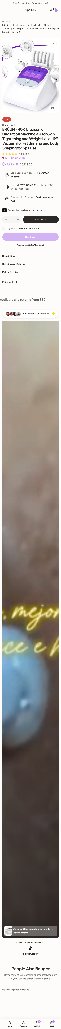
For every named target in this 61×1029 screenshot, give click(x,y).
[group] (30, 75)
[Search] (50, 10)
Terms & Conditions (29, 228)
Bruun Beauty (9, 125)
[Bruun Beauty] (30, 11)
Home (5, 21)
